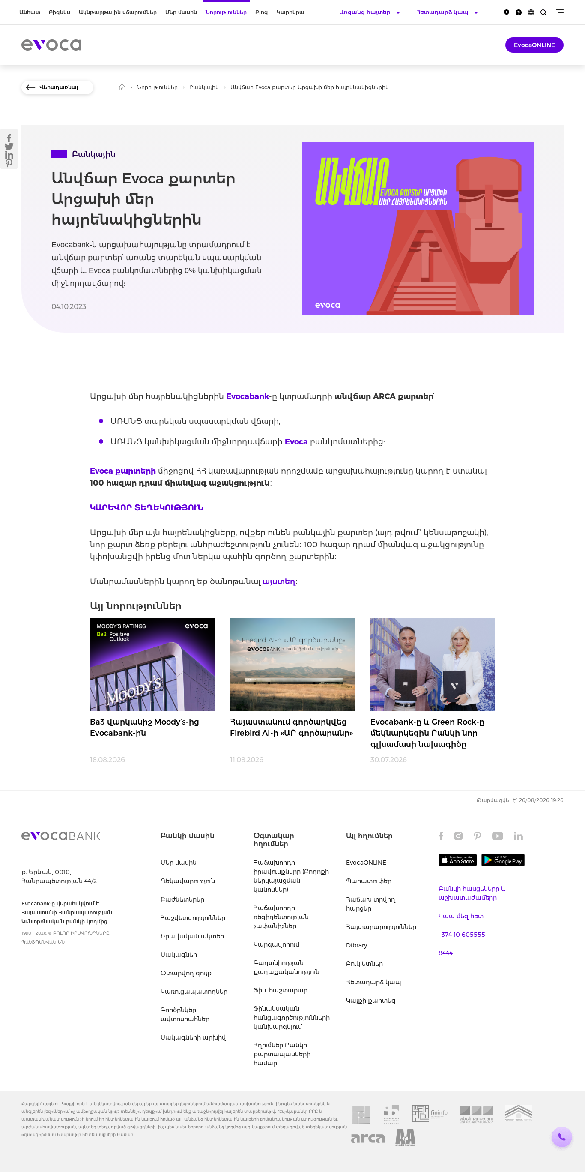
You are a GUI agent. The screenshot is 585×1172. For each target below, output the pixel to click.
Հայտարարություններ (381, 927)
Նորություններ (226, 12)
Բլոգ (261, 12)
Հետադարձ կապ (373, 982)
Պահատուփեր (368, 881)
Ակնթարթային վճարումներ (118, 12)
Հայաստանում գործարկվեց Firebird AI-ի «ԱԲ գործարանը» (291, 727)
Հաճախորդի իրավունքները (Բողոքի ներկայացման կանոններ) (291, 876)
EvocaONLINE (534, 45)
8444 (446, 953)
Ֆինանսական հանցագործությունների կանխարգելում (291, 1018)
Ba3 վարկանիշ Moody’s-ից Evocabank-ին (144, 727)
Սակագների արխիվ (193, 1037)
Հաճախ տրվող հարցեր (370, 904)
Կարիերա (290, 12)
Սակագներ (179, 955)
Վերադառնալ (58, 87)
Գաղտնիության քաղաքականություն (286, 967)
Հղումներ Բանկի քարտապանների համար (282, 1054)
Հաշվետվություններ (193, 918)
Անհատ (29, 12)
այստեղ (279, 581)
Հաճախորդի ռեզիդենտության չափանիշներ (281, 917)
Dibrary (356, 945)
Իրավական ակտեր (192, 936)
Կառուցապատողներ (194, 991)
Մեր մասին (181, 12)
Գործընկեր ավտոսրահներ (185, 1014)
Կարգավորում (276, 944)
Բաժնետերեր (182, 899)
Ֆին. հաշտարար (280, 990)
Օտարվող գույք (186, 973)
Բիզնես (59, 12)
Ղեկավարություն (188, 881)
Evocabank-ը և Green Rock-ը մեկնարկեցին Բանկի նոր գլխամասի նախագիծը (427, 733)
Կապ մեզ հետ (461, 916)
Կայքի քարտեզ (371, 1000)
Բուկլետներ (364, 964)
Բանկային (204, 87)
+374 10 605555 (462, 934)
